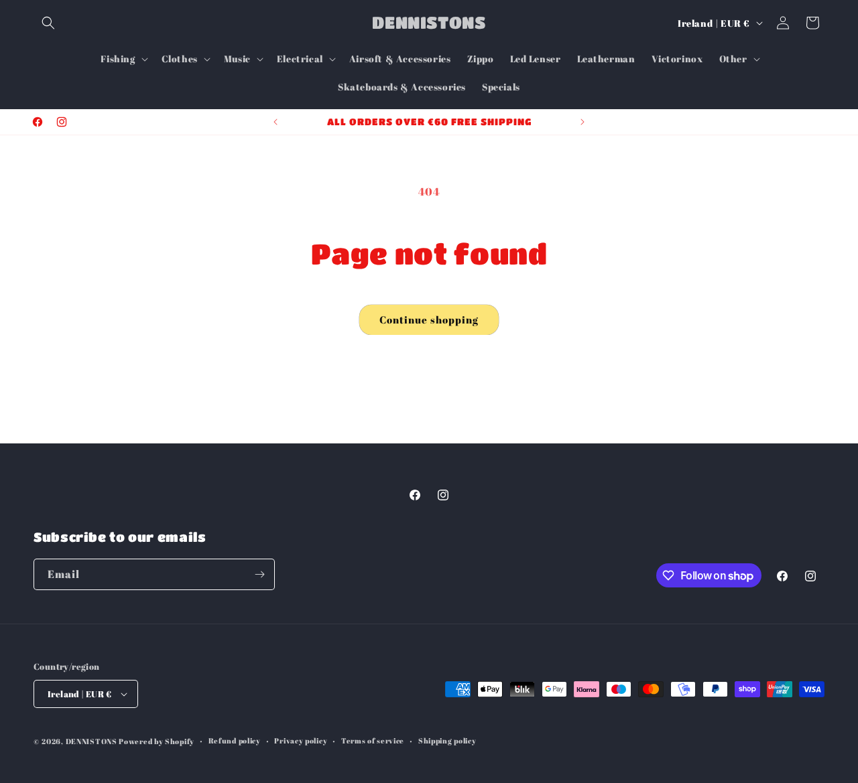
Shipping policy (447, 740)
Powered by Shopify (156, 741)
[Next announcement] (582, 122)
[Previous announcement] (275, 122)
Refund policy (234, 740)
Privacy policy (300, 740)
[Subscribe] (259, 574)
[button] (48, 23)
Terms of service (372, 740)
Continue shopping (429, 319)
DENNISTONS (91, 741)
